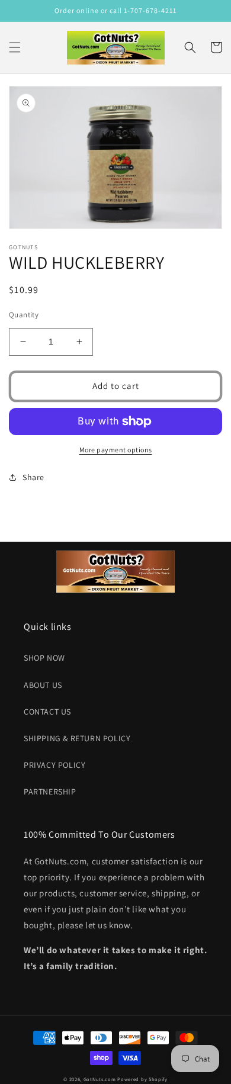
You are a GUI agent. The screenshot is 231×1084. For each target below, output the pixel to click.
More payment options (115, 449)
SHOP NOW (44, 657)
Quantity (23, 315)
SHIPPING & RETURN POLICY (77, 738)
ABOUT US (43, 685)
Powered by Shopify (142, 1079)
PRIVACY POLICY (54, 765)
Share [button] (33, 477)
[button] (15, 47)
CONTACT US (47, 711)
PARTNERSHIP (50, 791)
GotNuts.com (100, 1079)
